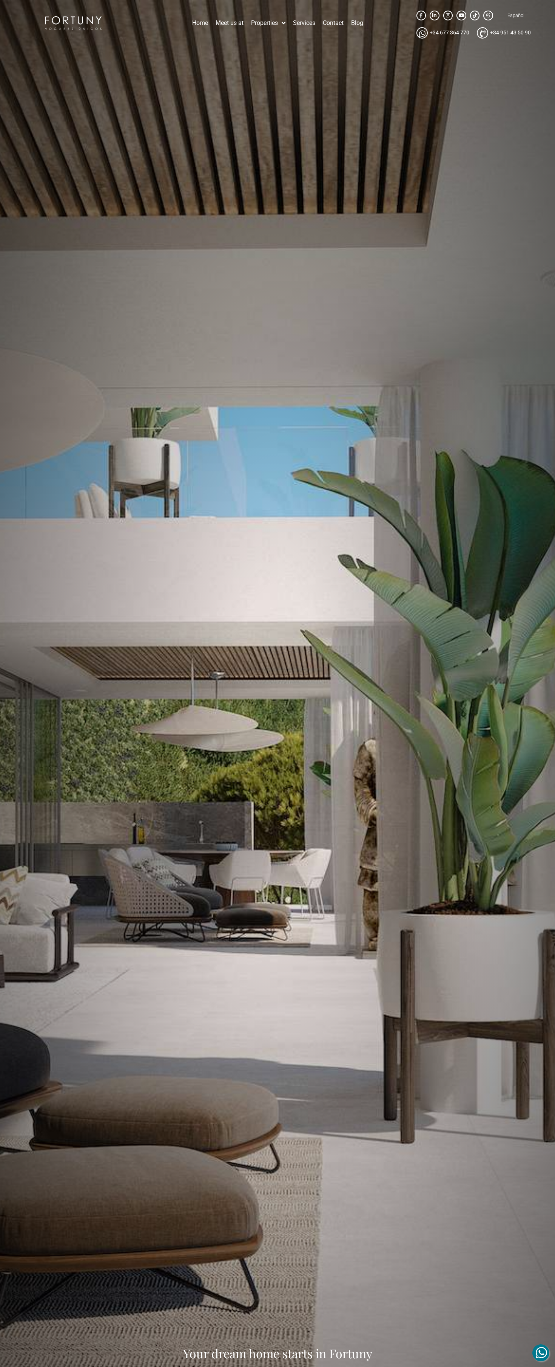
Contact (333, 22)
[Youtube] (461, 15)
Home (200, 22)
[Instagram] (448, 15)
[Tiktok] (475, 15)
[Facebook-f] (421, 15)
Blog (357, 22)
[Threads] (488, 15)
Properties (264, 22)
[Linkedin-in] (434, 15)
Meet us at (230, 22)
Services (304, 22)
